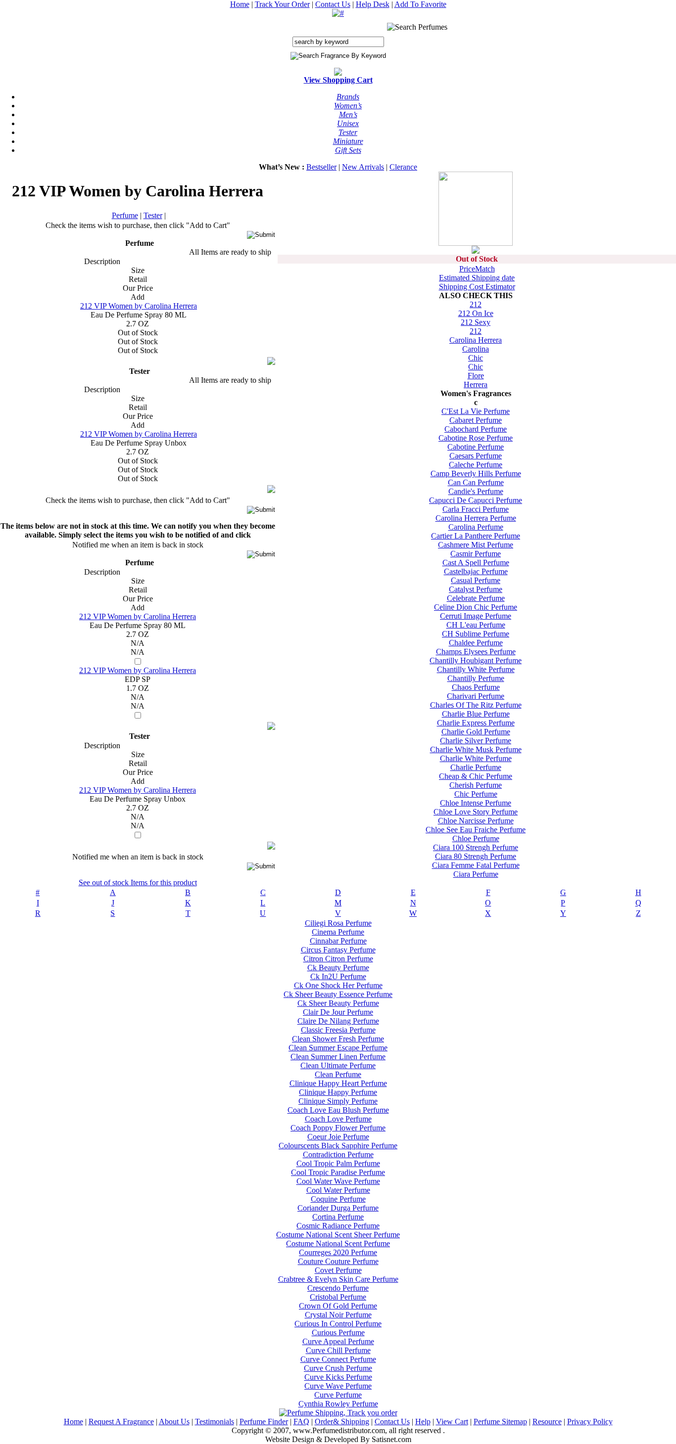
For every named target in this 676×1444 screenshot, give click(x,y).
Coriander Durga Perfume (338, 1208)
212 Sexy (475, 322)
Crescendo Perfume (338, 1288)
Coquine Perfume (338, 1199)
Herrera (475, 384)
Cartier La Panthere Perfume (475, 536)
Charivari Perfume (475, 696)
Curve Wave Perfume (338, 1386)
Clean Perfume (338, 1074)
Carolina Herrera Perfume (475, 518)
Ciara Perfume (475, 874)
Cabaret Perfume (475, 420)
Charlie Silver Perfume (475, 740)
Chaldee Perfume (476, 642)
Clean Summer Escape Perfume (338, 1047)
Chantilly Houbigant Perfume (476, 660)
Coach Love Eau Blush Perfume (338, 1110)
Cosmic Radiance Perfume (338, 1225)
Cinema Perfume (338, 932)
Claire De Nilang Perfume (338, 1021)
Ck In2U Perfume (338, 976)
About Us (174, 1421)
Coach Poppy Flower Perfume (338, 1128)
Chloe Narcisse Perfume (476, 820)
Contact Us (332, 4)
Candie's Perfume (475, 491)
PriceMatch (477, 269)
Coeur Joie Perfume (338, 1136)
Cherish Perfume (475, 785)
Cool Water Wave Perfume (338, 1181)
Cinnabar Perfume (338, 941)
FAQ (301, 1421)
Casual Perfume (475, 580)
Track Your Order (282, 4)
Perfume (125, 215)
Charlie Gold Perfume (475, 731)
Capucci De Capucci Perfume (475, 500)
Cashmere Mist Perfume (475, 545)
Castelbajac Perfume (476, 571)
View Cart (452, 1421)
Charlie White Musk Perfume (476, 749)
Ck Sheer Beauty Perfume (338, 1003)
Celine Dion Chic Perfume (475, 607)
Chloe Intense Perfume (475, 803)
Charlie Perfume (475, 767)
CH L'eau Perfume (475, 625)
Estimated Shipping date (477, 277)
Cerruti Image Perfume (475, 616)
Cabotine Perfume (475, 447)
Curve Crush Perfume (338, 1368)
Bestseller (321, 167)
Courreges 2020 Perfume (338, 1252)
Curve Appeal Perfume (338, 1341)
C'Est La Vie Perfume (475, 411)
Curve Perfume (338, 1395)
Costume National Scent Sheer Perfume (338, 1234)
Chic (475, 358)
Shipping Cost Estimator (477, 286)
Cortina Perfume (338, 1217)
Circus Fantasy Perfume (338, 950)
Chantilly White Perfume (476, 669)
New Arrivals (363, 167)
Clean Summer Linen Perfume (338, 1056)
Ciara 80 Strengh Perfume (475, 856)
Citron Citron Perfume (338, 958)
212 (476, 304)
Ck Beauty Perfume (338, 967)
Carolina (475, 349)
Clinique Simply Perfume (338, 1101)
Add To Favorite (420, 4)
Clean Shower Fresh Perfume (338, 1039)
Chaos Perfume (476, 687)
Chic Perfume (475, 794)
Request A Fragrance (121, 1421)
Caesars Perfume (475, 455)
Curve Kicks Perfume (338, 1377)
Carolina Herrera (475, 340)
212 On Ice (475, 313)
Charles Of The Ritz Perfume (476, 705)
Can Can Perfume (476, 482)
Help (423, 1421)
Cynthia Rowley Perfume (338, 1403)
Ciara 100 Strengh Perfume (475, 847)
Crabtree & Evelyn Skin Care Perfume (338, 1279)
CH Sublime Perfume (475, 634)
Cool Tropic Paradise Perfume (338, 1172)
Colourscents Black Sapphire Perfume (338, 1145)
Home (239, 4)
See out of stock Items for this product (138, 882)
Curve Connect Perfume (338, 1359)
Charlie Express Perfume (476, 723)
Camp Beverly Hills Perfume (476, 473)
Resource (547, 1421)
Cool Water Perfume (338, 1190)
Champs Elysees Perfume (476, 651)
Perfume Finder (264, 1421)
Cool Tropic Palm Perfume (338, 1163)
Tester (153, 215)
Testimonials (214, 1421)
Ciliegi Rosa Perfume (338, 923)
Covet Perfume (338, 1270)
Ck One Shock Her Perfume (338, 985)
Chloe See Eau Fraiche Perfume (476, 829)
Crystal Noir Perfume (338, 1314)
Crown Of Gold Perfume (338, 1306)
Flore (476, 375)
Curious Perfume (338, 1332)
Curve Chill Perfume (338, 1350)
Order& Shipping (342, 1421)
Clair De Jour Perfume (338, 1012)
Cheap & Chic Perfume (475, 776)
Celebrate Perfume (476, 598)
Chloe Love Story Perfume (476, 812)
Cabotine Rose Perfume (475, 438)
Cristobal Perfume (338, 1297)
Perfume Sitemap (500, 1421)
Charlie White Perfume (476, 758)
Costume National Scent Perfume (338, 1243)
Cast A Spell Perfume (475, 562)
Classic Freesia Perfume (338, 1030)
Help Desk (372, 4)
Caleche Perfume (475, 464)
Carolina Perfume (475, 527)
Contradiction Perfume (338, 1154)
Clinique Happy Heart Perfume (338, 1083)
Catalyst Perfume (475, 589)
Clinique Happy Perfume (338, 1092)
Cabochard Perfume (475, 429)
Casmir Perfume (475, 553)
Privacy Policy (590, 1421)
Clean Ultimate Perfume (338, 1065)
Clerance (403, 167)
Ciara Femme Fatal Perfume (476, 865)
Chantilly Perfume (475, 678)
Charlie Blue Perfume (476, 714)
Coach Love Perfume (338, 1119)
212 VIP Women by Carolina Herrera (138, 306)
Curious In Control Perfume (338, 1323)
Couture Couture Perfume (338, 1261)
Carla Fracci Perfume (475, 509)
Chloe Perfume (475, 838)
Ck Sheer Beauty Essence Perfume (338, 994)
